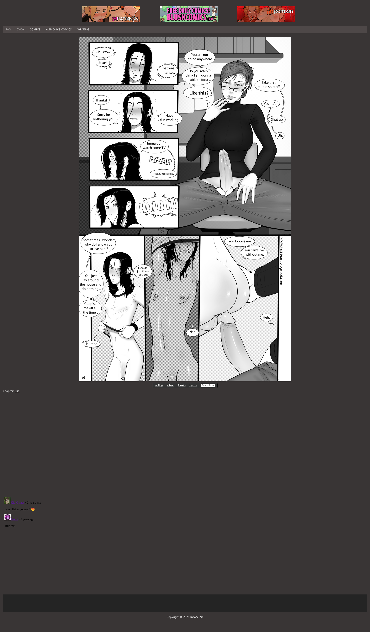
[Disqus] (185, 445)
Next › (182, 385)
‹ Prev (170, 385)
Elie (17, 391)
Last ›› (193, 385)
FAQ (8, 29)
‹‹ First (159, 385)
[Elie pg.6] (185, 380)
